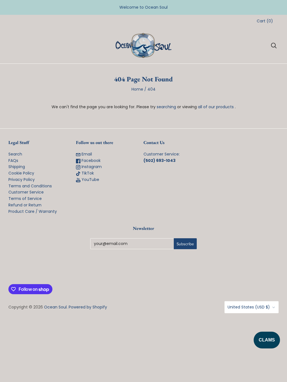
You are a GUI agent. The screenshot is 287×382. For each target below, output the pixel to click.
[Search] (274, 45)
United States (249, 307)
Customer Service (26, 192)
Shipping (16, 166)
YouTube (89, 179)
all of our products (216, 107)
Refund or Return (24, 205)
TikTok (87, 173)
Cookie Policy (21, 173)
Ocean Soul (55, 307)
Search (15, 154)
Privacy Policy (21, 179)
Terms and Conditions (30, 186)
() (265, 21)
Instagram (91, 166)
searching (166, 107)
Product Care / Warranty (32, 211)
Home (137, 89)
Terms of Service (25, 198)
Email (86, 154)
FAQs (13, 160)
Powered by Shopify (88, 307)
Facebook (90, 160)
